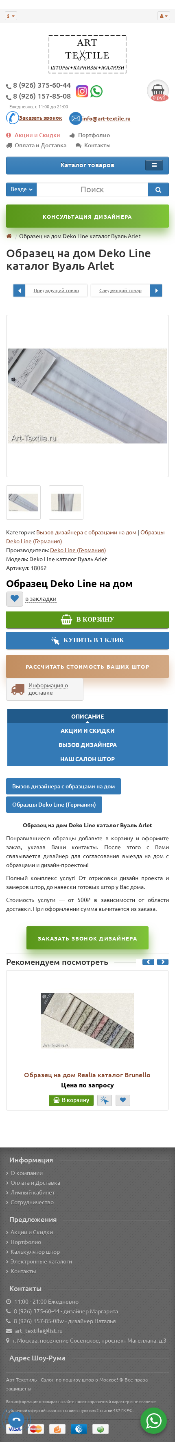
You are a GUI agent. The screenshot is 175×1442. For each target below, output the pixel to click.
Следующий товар (120, 290)
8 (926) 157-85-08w (39, 1321)
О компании (27, 1173)
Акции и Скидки (37, 135)
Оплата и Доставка (40, 145)
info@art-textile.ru (106, 118)
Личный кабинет (33, 1192)
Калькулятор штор (35, 1251)
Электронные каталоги (41, 1261)
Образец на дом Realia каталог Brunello (87, 1074)
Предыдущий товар (56, 290)
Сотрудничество (32, 1202)
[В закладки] (14, 599)
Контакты (97, 145)
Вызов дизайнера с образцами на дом (86, 532)
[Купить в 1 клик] (104, 1100)
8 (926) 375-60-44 (36, 1311)
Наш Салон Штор (87, 759)
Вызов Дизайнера (88, 745)
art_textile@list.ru (39, 1331)
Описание (87, 716)
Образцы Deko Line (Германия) (54, 804)
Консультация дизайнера (87, 217)
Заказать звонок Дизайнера (87, 938)
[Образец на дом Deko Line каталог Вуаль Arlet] (87, 396)
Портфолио (94, 135)
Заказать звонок (40, 118)
